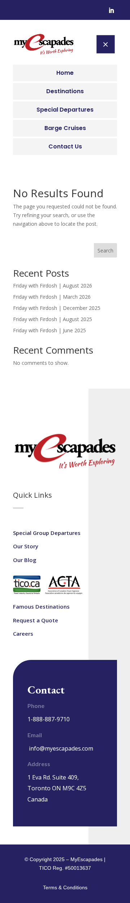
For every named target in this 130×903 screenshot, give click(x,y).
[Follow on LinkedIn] (111, 10)
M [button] (105, 44)
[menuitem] (65, 73)
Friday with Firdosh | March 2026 (52, 296)
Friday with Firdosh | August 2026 (52, 285)
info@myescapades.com (61, 748)
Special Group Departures (47, 532)
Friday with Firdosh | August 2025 (52, 319)
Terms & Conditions (65, 887)
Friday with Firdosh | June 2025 (49, 330)
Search (105, 250)
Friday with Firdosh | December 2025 (56, 307)
